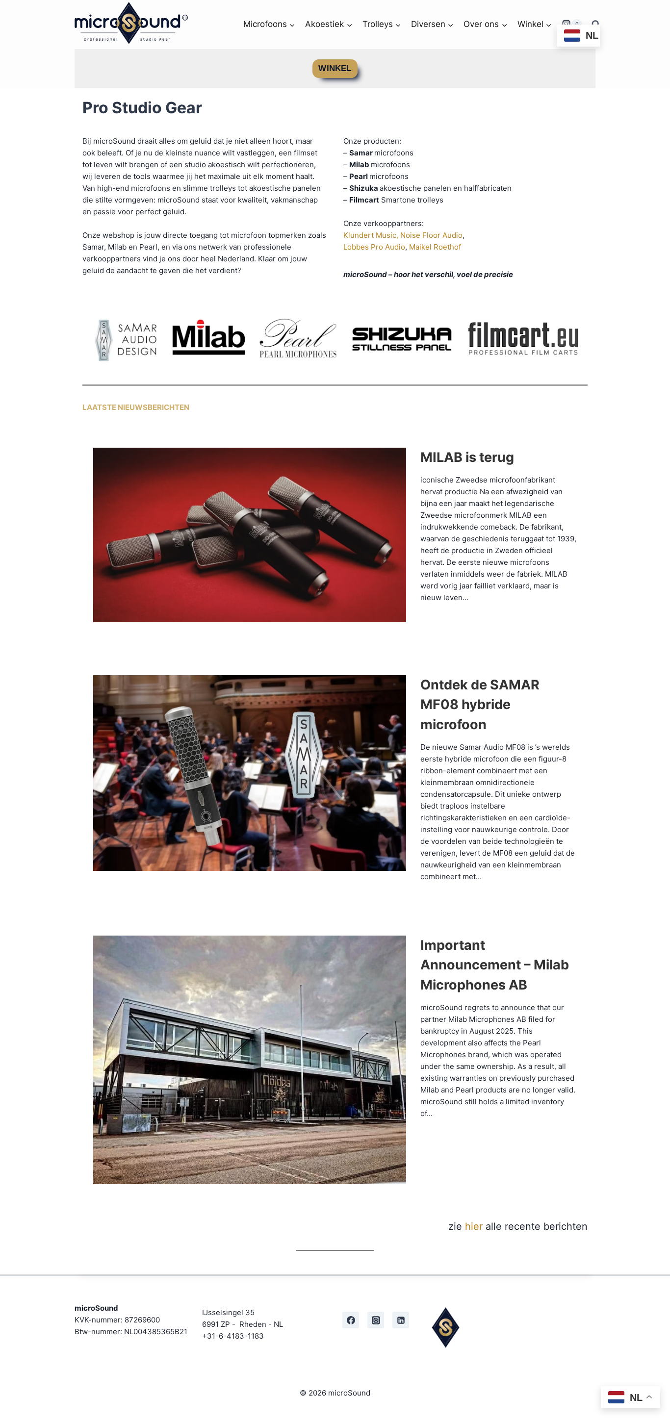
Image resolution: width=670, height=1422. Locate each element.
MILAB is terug (467, 457)
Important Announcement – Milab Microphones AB (494, 965)
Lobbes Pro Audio (374, 247)
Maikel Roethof (435, 247)
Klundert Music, (370, 235)
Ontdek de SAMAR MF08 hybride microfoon (480, 705)
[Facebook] (350, 1320)
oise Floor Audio (434, 235)
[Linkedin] (400, 1320)
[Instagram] (375, 1320)
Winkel (334, 68)
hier (474, 1226)
